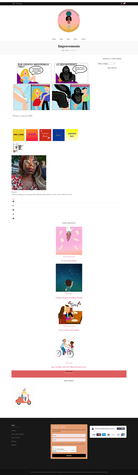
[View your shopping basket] (124, 4)
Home (54, 39)
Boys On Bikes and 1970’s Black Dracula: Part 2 (69, 367)
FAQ (14, 3)
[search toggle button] (121, 4)
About (75, 39)
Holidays (65, 326)
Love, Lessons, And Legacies (69, 330)
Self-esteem (71, 256)
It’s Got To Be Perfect (69, 261)
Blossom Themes (86, 472)
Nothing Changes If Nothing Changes (69, 298)
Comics (83, 39)
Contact (14, 430)
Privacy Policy (16, 437)
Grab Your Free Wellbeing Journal (21, 376)
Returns (14, 445)
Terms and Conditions (18, 434)
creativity (65, 256)
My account (19, 3)
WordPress (98, 472)
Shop (68, 39)
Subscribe (69, 455)
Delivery (14, 441)
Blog (61, 39)
